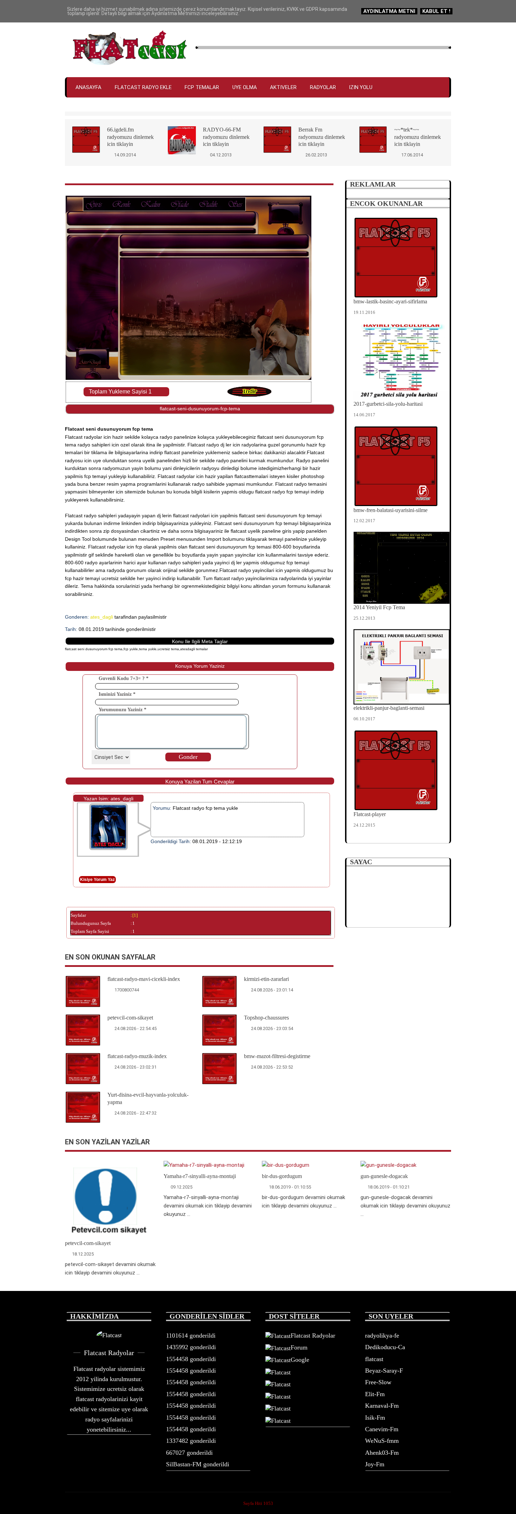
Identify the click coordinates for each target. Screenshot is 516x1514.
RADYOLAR (323, 87)
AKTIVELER (283, 87)
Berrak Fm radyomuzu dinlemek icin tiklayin (321, 137)
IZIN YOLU (360, 87)
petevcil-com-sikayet (130, 1018)
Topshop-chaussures (266, 1018)
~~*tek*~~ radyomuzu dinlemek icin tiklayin (417, 137)
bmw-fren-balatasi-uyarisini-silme (390, 510)
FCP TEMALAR (202, 87)
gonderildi (191, 1335)
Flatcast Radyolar (313, 1335)
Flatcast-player (369, 814)
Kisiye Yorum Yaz (97, 879)
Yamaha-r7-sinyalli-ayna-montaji (200, 1176)
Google (300, 1359)
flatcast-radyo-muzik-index (137, 1056)
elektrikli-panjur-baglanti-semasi (388, 708)
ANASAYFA (88, 87)
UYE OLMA (244, 87)
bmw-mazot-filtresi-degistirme (277, 1056)
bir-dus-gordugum (282, 1176)
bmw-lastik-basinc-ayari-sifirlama (390, 301)
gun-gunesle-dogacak (384, 1176)
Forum (299, 1347)
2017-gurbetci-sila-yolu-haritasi (388, 404)
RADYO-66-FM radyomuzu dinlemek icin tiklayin (226, 137)
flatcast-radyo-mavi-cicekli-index (143, 979)
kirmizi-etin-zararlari (266, 979)
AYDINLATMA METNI (389, 11)
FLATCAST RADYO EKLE (143, 87)
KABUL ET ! (436, 11)
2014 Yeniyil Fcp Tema (379, 607)
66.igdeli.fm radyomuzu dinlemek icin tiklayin (130, 137)
